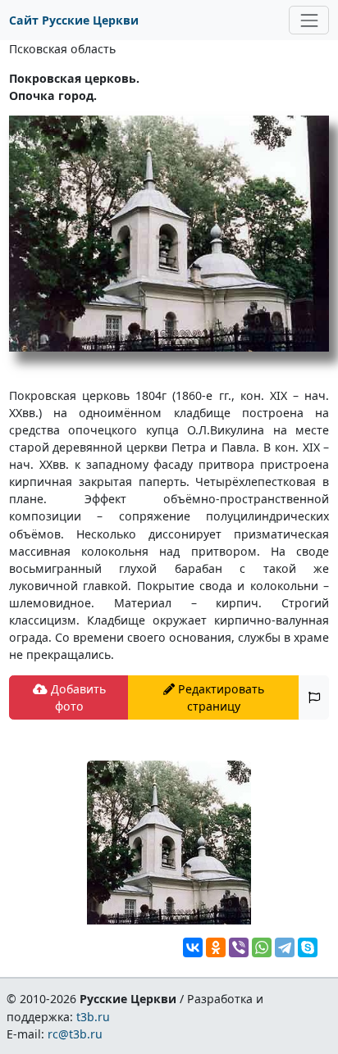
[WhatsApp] (262, 947)
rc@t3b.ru (75, 1034)
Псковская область (62, 49)
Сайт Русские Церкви (74, 20)
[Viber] (239, 947)
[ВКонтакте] (193, 947)
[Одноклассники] (216, 947)
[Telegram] (285, 947)
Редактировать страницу (219, 697)
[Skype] (307, 947)
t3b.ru (93, 1016)
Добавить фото (77, 697)
